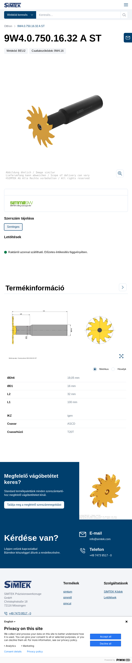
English (8, 621)
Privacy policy (35, 651)
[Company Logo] (18, 584)
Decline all (105, 643)
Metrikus (104, 369)
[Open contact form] (128, 37)
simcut (67, 603)
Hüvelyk (122, 369)
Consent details (12, 651)
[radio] (95, 369)
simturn (67, 591)
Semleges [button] (13, 226)
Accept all (105, 636)
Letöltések (110, 597)
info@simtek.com (100, 539)
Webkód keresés (17, 14)
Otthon (8, 26)
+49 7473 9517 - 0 (101, 555)
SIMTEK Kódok (113, 591)
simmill (67, 597)
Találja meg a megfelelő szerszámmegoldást (34, 504)
